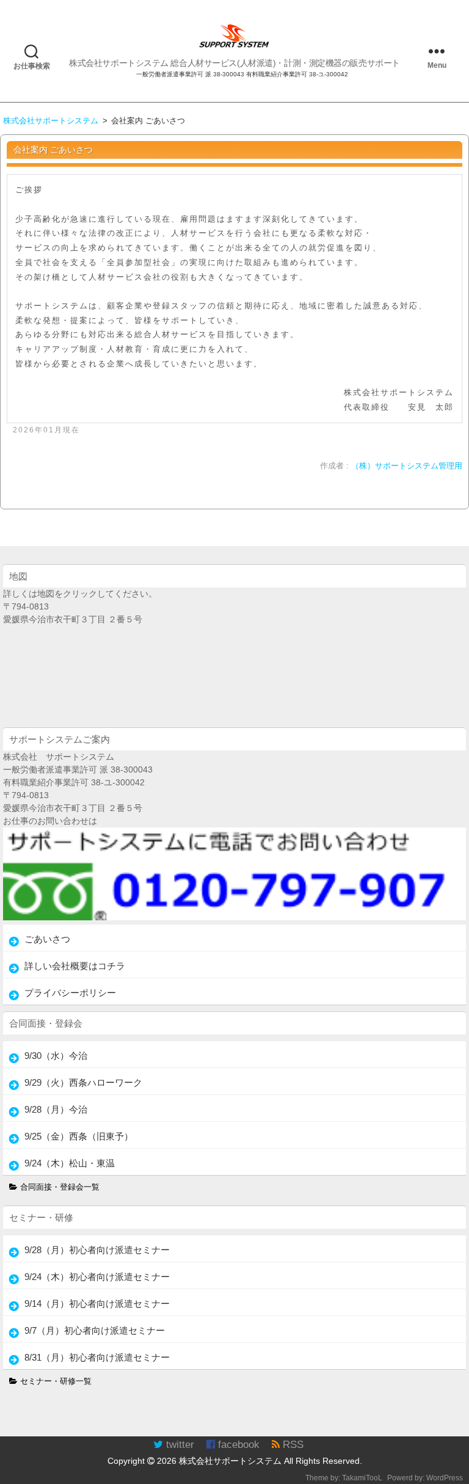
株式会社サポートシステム (230, 1461)
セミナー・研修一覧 (55, 1381)
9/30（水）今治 (55, 1055)
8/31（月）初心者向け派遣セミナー (97, 1357)
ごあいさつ (47, 939)
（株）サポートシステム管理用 (406, 466)
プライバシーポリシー (70, 993)
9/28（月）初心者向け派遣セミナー (97, 1250)
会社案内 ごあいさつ (53, 150)
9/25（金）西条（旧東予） (78, 1136)
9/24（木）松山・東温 (69, 1163)
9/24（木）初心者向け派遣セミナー (97, 1276)
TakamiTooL (362, 1478)
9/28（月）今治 (55, 1109)
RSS (292, 1444)
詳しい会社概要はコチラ (74, 966)
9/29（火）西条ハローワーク (83, 1082)
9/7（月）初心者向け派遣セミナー (94, 1330)
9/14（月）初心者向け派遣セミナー (97, 1303)
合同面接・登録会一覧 (59, 1187)
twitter (178, 1444)
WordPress (444, 1478)
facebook (237, 1444)
